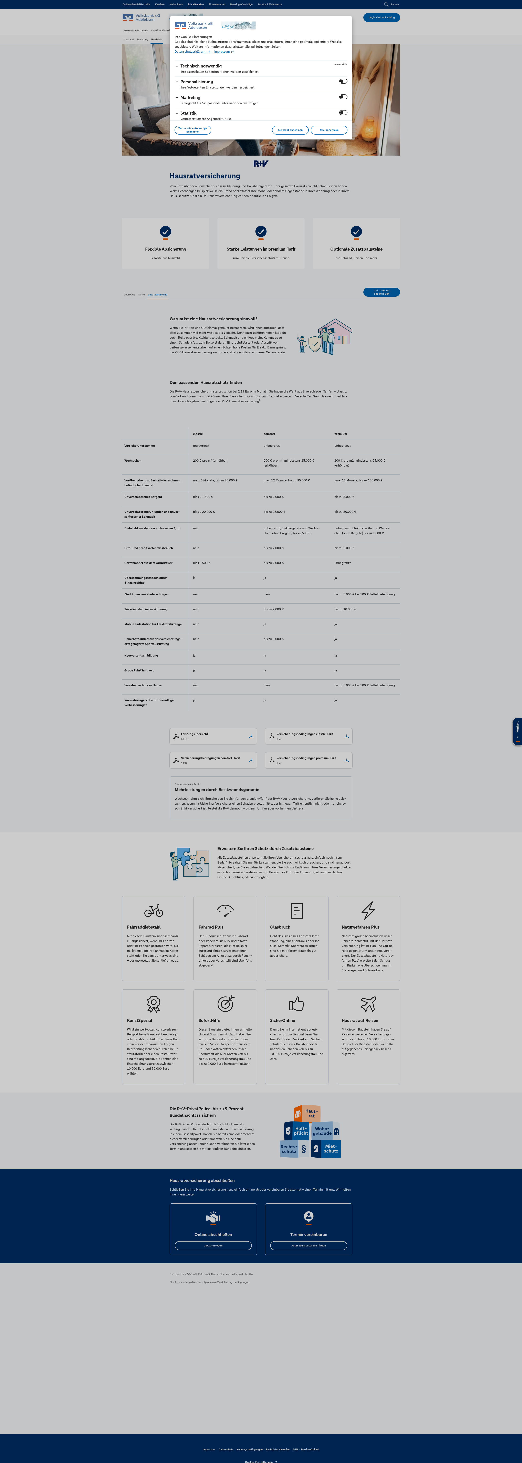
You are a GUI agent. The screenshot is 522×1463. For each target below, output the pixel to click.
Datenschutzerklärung (191, 51)
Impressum (222, 51)
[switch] (343, 81)
